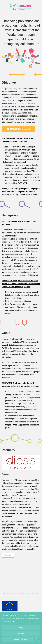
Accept (21, 627)
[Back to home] (21, 7)
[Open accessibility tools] (37, 639)
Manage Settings (21, 639)
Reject (21, 633)
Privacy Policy (10, 621)
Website (8, 555)
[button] (3, 7)
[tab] (4, 593)
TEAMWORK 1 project (18, 129)
